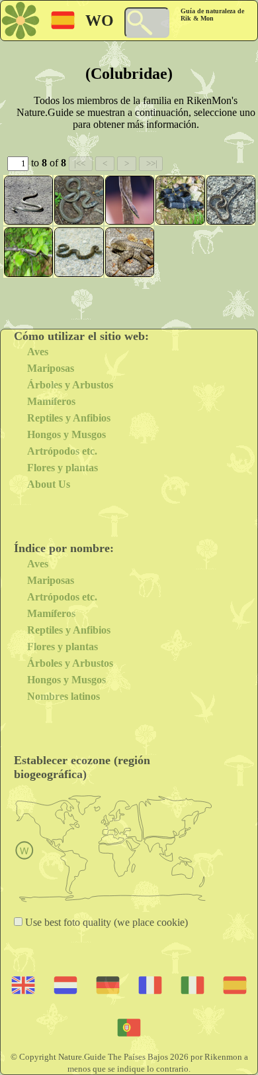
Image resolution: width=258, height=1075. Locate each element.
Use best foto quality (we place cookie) (105, 922)
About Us (48, 484)
